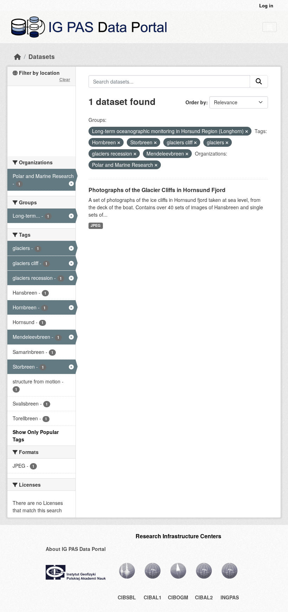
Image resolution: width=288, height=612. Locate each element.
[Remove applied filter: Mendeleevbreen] (186, 154)
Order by (195, 102)
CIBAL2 (204, 597)
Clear (64, 79)
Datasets (41, 56)
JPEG (95, 225)
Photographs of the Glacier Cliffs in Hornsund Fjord (157, 190)
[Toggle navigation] (269, 27)
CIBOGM (178, 597)
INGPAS (230, 597)
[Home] (17, 56)
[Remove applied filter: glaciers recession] (134, 154)
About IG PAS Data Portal (76, 548)
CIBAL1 (153, 597)
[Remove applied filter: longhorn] (246, 131)
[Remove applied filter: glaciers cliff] (195, 142)
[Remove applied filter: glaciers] (226, 142)
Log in (266, 5)
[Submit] (259, 81)
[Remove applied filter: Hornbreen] (118, 142)
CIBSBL (127, 597)
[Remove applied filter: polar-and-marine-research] (156, 165)
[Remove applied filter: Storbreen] (155, 142)
